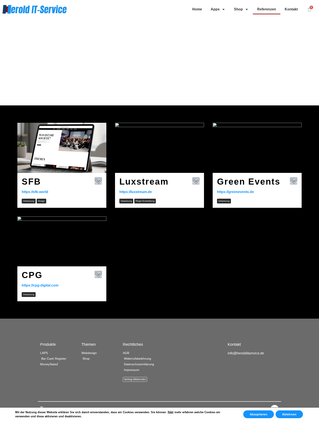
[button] (29, 201)
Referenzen (266, 9)
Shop (238, 9)
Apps (215, 9)
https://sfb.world (35, 192)
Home (197, 9)
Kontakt (291, 9)
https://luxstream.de (135, 192)
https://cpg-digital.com (40, 285)
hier (171, 412)
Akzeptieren (258, 414)
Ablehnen (289, 414)
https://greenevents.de (235, 192)
